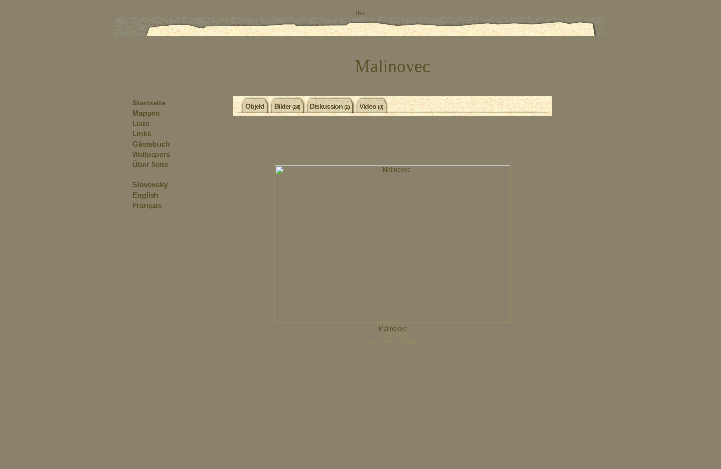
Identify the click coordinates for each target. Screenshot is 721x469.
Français (147, 205)
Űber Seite (150, 164)
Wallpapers (151, 154)
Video (371, 106)
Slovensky (150, 185)
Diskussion (330, 106)
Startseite (148, 103)
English (145, 195)
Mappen (146, 113)
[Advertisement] (392, 140)
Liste (140, 123)
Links (141, 134)
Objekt (254, 106)
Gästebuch (151, 144)
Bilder (287, 106)
